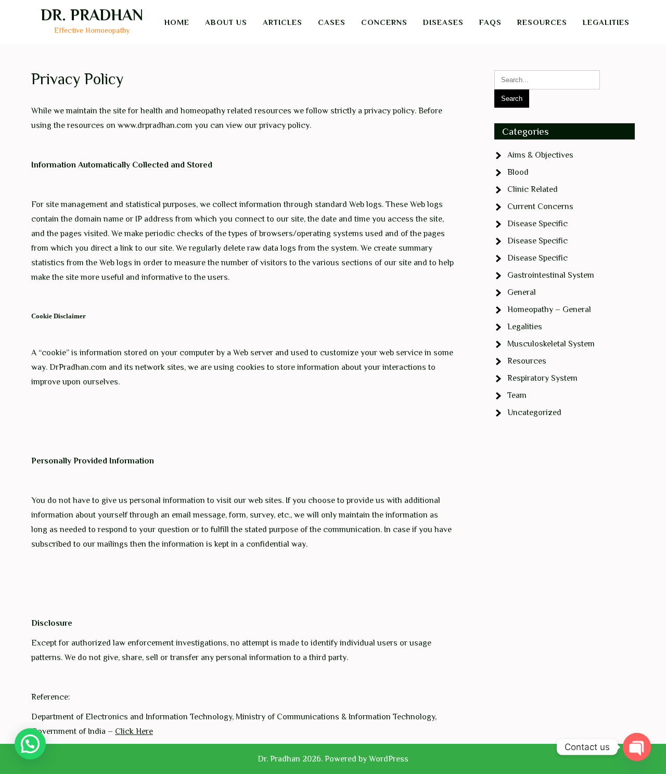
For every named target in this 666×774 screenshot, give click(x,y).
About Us (226, 22)
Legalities (606, 22)
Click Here (134, 731)
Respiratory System (542, 378)
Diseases (443, 22)
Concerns (384, 22)
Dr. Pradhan (92, 15)
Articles (282, 22)
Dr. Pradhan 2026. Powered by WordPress (333, 759)
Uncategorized (534, 412)
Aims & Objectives (540, 155)
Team (517, 395)
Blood (518, 172)
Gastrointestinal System (550, 275)
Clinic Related (532, 189)
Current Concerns (540, 206)
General (521, 292)
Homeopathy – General (549, 309)
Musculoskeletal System (551, 344)
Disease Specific (537, 223)
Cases (331, 22)
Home (176, 22)
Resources (542, 22)
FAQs (490, 22)
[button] (30, 743)
